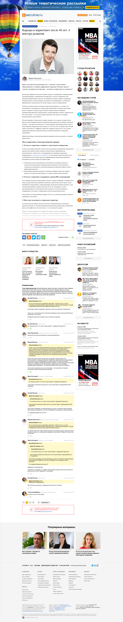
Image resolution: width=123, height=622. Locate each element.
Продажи (71, 583)
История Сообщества (27, 578)
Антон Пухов (85, 175)
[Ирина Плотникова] (91, 73)
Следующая (44, 502)
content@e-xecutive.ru (59, 608)
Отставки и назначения (27, 593)
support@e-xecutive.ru (60, 610)
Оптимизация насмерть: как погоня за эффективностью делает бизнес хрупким (90, 200)
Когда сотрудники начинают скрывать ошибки (90, 173)
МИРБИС (91, 21)
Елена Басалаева (87, 270)
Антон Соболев (86, 104)
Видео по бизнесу (57, 591)
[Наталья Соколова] (79, 89)
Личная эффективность (43, 580)
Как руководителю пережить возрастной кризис (88, 114)
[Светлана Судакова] (79, 73)
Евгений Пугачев (36, 290)
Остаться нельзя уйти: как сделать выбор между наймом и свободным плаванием (90, 136)
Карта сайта (52, 611)
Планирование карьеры (29, 549)
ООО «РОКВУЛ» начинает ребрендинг (86, 249)
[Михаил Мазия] (97, 73)
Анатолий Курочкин (87, 117)
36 (97, 549)
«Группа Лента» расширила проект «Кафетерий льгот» (85, 254)
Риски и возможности (89, 578)
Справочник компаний (43, 587)
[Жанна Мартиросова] (91, 89)
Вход (90, 15)
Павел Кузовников (48, 290)
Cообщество (25, 571)
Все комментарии (88, 150)
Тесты (54, 589)
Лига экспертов (26, 576)
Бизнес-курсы (56, 583)
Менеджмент (63, 21)
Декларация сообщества (49, 565)
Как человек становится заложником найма (41, 273)
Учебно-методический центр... (90, 230)
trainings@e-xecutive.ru (66, 606)
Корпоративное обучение (59, 574)
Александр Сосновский (88, 193)
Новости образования (27, 596)
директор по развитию (64, 245)
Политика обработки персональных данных (32, 611)
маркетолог (52, 245)
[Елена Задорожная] (79, 78)
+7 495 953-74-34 (93, 604)
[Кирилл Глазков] (97, 89)
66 (43, 549)
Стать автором (82, 15)
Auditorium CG (86, 223)
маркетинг (44, 245)
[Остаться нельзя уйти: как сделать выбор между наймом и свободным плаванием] (88, 540)
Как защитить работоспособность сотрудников (88, 164)
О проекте (25, 565)
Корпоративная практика (74, 576)
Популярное (82, 155)
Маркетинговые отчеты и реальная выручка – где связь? (89, 191)
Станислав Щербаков (36, 291)
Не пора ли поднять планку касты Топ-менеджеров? (90, 268)
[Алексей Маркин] (85, 73)
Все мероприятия (88, 238)
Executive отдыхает (26, 583)
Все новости (88, 258)
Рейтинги (55, 580)
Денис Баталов (52, 288)
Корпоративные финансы (90, 574)
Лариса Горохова (67, 293)
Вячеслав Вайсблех (49, 295)
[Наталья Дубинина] (91, 78)
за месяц (92, 159)
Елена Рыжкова (49, 291)
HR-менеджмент (42, 574)
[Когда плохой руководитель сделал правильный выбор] (61, 540)
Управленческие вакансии (44, 585)
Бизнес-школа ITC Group (89, 213)
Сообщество (32, 21)
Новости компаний (26, 591)
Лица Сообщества (26, 574)
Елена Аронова (37, 295)
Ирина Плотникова (43, 293)
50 (70, 549)
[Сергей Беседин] (85, 84)
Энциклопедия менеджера (75, 589)
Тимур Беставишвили (88, 125)
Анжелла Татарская (87, 184)
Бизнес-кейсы (56, 585)
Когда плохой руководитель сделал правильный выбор (59, 552)
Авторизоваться (39, 227)
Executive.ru (31, 607)
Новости (78, 21)
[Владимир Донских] (97, 78)
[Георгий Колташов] (91, 84)
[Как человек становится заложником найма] (34, 540)
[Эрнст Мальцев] (79, 84)
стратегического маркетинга (40, 155)
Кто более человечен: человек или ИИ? (88, 305)
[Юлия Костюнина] (85, 78)
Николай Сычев (63, 288)
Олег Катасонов (86, 296)
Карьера (40, 21)
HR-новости (25, 600)
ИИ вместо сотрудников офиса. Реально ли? (89, 293)
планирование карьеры (33, 245)
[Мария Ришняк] (85, 89)
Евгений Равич (31, 293)
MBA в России (56, 576)
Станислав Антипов (55, 293)
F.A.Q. (31, 565)
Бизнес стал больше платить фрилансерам (87, 346)
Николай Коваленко (60, 291)
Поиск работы (41, 576)
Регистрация (97, 15)
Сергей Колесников (87, 140)
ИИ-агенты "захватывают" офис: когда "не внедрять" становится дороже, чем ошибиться (90, 280)
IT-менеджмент (72, 578)
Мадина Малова (60, 290)
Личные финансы (88, 576)
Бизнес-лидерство (73, 574)
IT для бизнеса (72, 585)
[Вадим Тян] (97, 84)
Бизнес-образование (50, 21)
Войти (36, 511)
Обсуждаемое (94, 155)
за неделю (82, 159)
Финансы (72, 21)
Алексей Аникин (42, 288)
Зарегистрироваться (52, 227)
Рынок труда (41, 578)
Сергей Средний (27, 295)
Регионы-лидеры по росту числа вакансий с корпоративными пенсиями (88, 338)
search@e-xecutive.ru (64, 604)
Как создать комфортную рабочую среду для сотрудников (90, 181)
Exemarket (71, 587)
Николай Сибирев (87, 284)
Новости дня (25, 589)
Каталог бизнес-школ (58, 593)
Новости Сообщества (27, 598)
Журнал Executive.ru (27, 580)
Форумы (85, 21)
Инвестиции (87, 580)
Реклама (37, 565)
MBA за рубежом (57, 578)
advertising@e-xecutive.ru (60, 607)
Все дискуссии (88, 317)
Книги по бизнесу (57, 587)
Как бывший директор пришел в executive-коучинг (90, 102)
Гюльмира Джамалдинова (89, 167)
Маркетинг (71, 580)
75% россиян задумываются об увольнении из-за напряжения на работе (87, 329)
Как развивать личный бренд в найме (88, 123)
